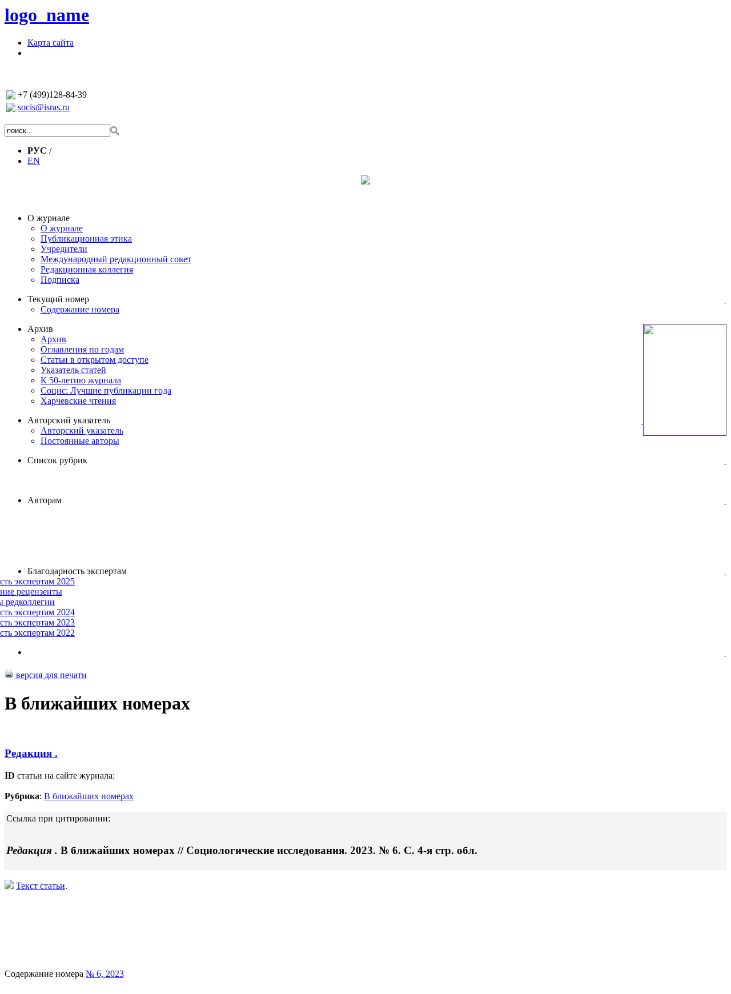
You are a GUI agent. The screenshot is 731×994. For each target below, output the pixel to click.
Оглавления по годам (82, 349)
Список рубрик (57, 460)
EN (33, 161)
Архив (40, 329)
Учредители (64, 249)
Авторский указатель (68, 420)
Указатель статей (73, 370)
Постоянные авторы (80, 441)
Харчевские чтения (78, 401)
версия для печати (50, 675)
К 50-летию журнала (81, 380)
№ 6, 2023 (105, 974)
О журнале (48, 218)
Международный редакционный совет (116, 259)
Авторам (44, 500)
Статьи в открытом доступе (94, 359)
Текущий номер (58, 299)
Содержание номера (80, 309)
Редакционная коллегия (87, 269)
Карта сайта (50, 42)
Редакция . (31, 753)
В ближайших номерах (89, 796)
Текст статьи (40, 886)
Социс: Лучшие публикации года (106, 390)
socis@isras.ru (44, 107)
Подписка (60, 279)
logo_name (47, 15)
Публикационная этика (86, 238)
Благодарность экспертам (77, 571)
